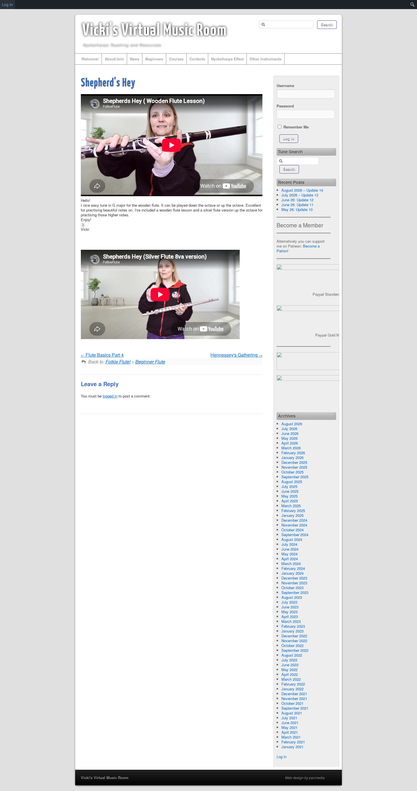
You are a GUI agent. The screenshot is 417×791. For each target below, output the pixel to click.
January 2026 (292, 457)
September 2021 (294, 708)
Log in (282, 756)
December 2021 (294, 693)
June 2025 (289, 491)
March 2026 (291, 448)
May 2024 (289, 554)
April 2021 (289, 732)
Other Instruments (265, 59)
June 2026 (289, 433)
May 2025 (289, 496)
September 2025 (294, 476)
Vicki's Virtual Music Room (154, 31)
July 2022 (289, 660)
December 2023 (294, 578)
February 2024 (293, 568)
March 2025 (291, 505)
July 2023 (289, 602)
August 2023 (291, 597)
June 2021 (289, 722)
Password (285, 105)
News (134, 59)
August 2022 (291, 655)
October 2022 (292, 645)
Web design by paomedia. (305, 777)
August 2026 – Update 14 (302, 190)
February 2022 (293, 684)
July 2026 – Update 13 (299, 195)
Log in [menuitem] (7, 4)
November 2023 (294, 582)
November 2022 (294, 640)
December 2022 (294, 635)
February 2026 (293, 452)
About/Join (114, 59)
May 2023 (289, 611)
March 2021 (291, 737)
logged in (110, 396)
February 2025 (293, 510)
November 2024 (294, 525)
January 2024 (292, 573)
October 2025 (292, 472)
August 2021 (291, 713)
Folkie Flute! (118, 361)
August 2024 (291, 539)
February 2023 (293, 626)
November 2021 (294, 698)
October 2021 (292, 703)
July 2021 (289, 717)
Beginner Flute (150, 361)
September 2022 (294, 650)
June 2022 (289, 664)
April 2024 (289, 558)
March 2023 (291, 621)
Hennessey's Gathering (234, 355)
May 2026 (289, 438)
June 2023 (289, 607)
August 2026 (291, 423)
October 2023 (292, 587)
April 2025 (289, 501)
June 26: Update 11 (297, 204)
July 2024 (289, 544)
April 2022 (289, 674)
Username (285, 85)
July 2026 (289, 428)
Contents (197, 59)
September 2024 (294, 534)
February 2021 (293, 742)
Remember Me (295, 126)
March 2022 (291, 679)
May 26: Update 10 (297, 209)
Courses (176, 59)
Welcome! (90, 59)
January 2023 (292, 631)
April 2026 (289, 443)
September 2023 (294, 592)
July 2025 (289, 486)
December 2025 (294, 462)
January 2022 (292, 688)
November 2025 (294, 467)
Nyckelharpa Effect (227, 59)
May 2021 (289, 727)
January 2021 (292, 746)
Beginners (154, 59)
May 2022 (289, 669)
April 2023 (289, 616)
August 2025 (291, 481)
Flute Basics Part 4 (104, 355)
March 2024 (291, 563)
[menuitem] (412, 4)
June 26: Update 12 (297, 199)
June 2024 (289, 549)
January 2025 (292, 515)
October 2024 (292, 529)
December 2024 (294, 520)
